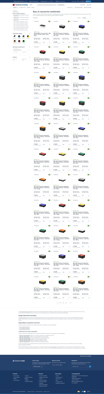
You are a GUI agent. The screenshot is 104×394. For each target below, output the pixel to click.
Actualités (28, 7)
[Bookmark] (50, 21)
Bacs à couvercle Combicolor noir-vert (20, 28)
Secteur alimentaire (43, 381)
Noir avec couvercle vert (25, 341)
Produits (15, 7)
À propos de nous (22, 7)
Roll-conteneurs (16, 380)
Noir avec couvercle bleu (25, 335)
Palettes (15, 378)
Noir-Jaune (28, 38)
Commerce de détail (43, 375)
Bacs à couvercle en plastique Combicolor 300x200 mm (21, 15)
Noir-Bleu (19, 38)
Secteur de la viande (43, 386)
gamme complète (52, 346)
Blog (57, 380)
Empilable (15, 10)
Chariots (26, 375)
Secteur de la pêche (43, 380)
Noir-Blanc (14, 38)
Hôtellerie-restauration (43, 377)
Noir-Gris (23, 38)
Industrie (41, 378)
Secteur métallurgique (43, 384)
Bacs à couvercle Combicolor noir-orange (21, 27)
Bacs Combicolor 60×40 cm (25, 329)
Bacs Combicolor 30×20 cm (25, 326)
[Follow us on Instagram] (55, 365)
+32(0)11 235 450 (75, 379)
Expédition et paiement (60, 383)
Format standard (15, 48)
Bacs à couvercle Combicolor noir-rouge (21, 25)
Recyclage (41, 383)
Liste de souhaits (59, 381)
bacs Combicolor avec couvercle (26, 311)
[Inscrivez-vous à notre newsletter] (90, 366)
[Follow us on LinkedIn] (57, 365)
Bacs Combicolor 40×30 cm (25, 328)
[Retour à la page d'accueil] (20, 5)
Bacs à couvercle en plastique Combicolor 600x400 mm (21, 20)
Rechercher (62, 4)
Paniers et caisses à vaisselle (28, 378)
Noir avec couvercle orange (25, 339)
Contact (32, 7)
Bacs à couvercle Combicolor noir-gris (20, 21)
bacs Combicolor (23, 317)
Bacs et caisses (16, 375)
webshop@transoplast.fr (76, 378)
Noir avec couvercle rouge (25, 340)
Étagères (26, 379)
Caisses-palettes (16, 377)
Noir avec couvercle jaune (25, 337)
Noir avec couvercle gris (24, 336)
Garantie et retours (46, 391)
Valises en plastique (29, 381)
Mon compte (58, 378)
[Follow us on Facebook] (53, 365)
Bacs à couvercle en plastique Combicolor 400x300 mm (21, 17)
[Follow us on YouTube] (61, 365)
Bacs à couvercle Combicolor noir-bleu (21, 24)
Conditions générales (39, 391)
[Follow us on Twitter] (59, 365)
